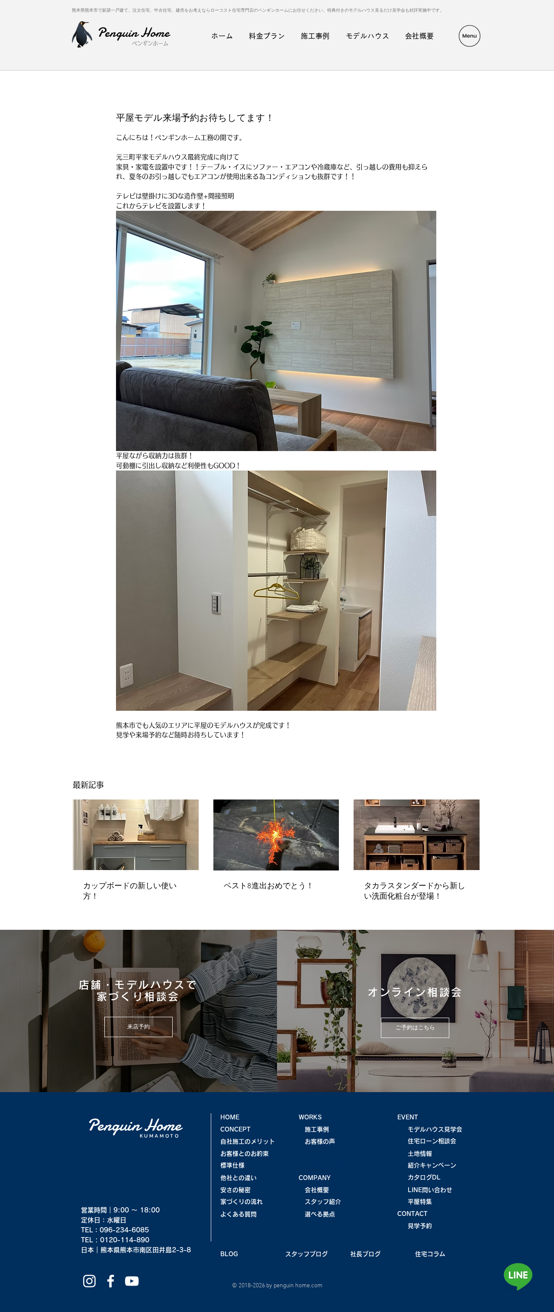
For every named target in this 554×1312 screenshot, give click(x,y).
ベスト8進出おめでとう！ (269, 886)
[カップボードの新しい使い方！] (136, 834)
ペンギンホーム (150, 43)
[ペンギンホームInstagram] (89, 1281)
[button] (469, 36)
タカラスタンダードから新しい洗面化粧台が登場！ (414, 891)
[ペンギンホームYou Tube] (131, 1281)
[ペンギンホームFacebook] (110, 1281)
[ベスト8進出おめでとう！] (276, 834)
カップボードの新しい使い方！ (130, 891)
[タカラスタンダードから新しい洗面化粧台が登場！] (417, 834)
